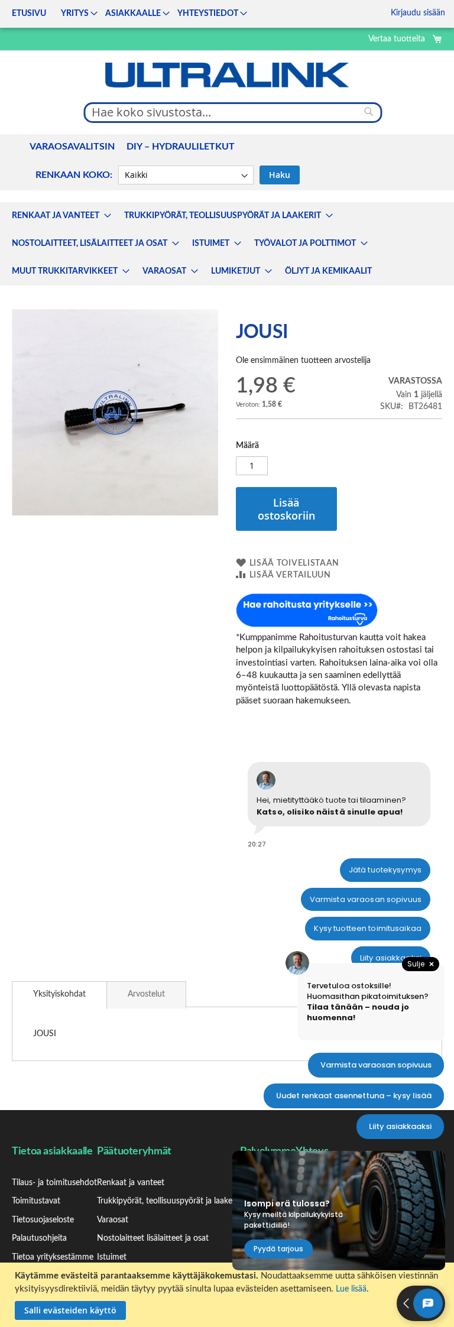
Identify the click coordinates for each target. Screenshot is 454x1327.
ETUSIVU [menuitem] (29, 13)
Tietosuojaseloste (43, 1220)
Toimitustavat (36, 1201)
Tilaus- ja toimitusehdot (54, 1183)
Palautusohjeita (39, 1238)
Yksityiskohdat (59, 994)
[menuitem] (58, 216)
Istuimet (112, 1257)
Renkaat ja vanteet (130, 1183)
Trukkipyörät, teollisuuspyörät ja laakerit (168, 1201)
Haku (279, 174)
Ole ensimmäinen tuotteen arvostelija (303, 360)
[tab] (59, 995)
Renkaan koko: (73, 175)
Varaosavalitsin (72, 146)
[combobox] (233, 112)
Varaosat (112, 1220)
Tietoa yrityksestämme (52, 1257)
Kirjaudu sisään (418, 13)
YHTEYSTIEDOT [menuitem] (207, 13)
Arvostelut (146, 994)
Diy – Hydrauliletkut (181, 146)
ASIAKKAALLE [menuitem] (133, 13)
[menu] (126, 14)
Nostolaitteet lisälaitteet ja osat (153, 1238)
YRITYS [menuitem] (75, 13)
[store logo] (227, 75)
